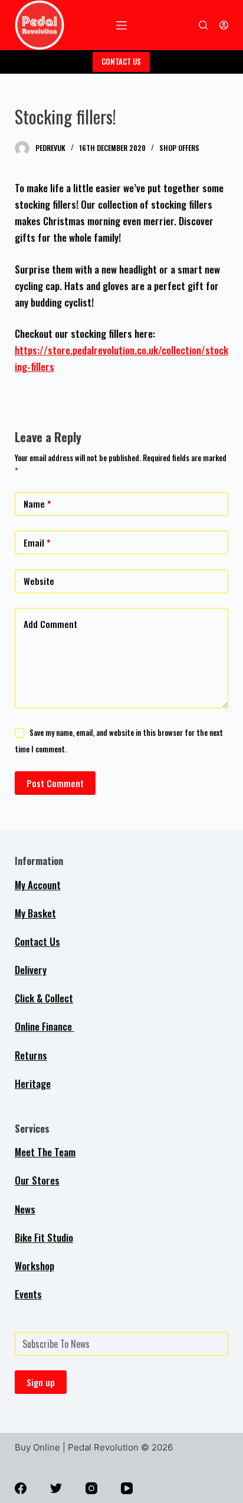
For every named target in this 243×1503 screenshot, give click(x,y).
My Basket (35, 913)
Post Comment (55, 783)
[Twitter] (56, 1488)
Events (28, 1294)
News (25, 1209)
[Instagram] (91, 1488)
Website (39, 580)
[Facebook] (21, 1488)
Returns (31, 1055)
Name (37, 503)
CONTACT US (121, 61)
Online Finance (44, 1026)
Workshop (34, 1265)
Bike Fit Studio (44, 1237)
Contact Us (37, 941)
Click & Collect (44, 998)
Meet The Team (45, 1151)
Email (37, 542)
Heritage (33, 1083)
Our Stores (37, 1180)
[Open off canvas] (121, 25)
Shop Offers (179, 148)
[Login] (223, 25)
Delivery (31, 969)
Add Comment (50, 623)
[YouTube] (127, 1488)
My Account (38, 884)
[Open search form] (203, 25)
